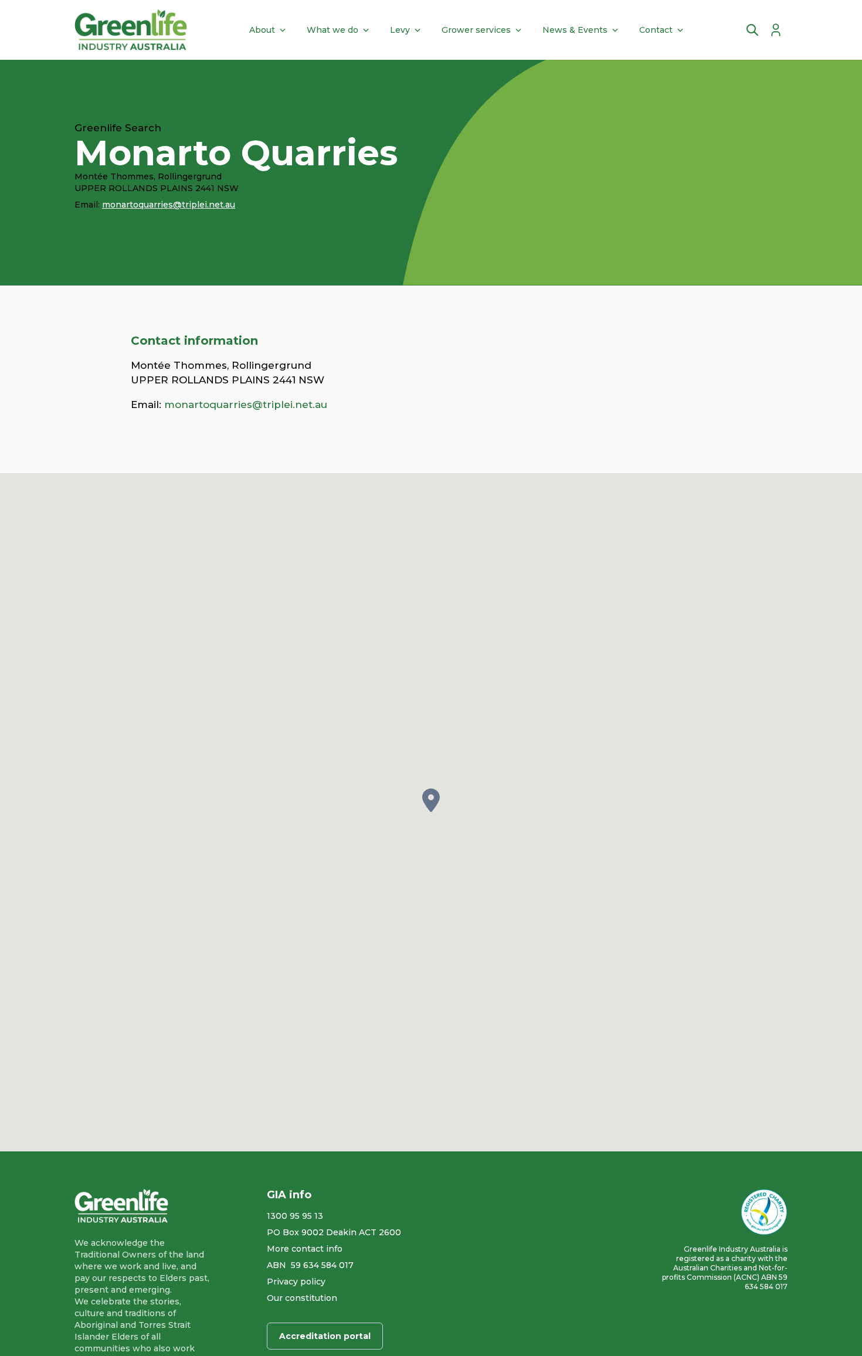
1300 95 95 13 (295, 1216)
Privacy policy (296, 1281)
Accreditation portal (325, 1336)
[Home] (130, 29)
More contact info (304, 1248)
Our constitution (302, 1298)
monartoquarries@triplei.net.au (168, 204)
